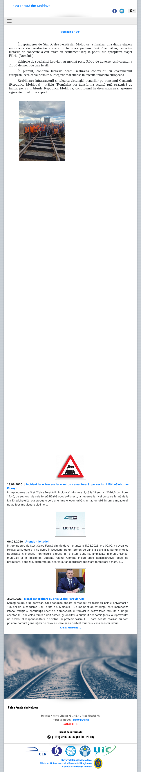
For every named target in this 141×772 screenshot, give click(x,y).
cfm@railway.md (81, 720)
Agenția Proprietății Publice (77, 766)
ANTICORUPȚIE (70, 724)
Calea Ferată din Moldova (30, 5)
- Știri (70, 31)
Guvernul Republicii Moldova (76, 760)
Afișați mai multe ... (70, 627)
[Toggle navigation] (9, 20)
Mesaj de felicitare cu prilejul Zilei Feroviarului (54, 598)
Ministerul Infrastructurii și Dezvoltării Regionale (66, 763)
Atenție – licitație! (37, 541)
